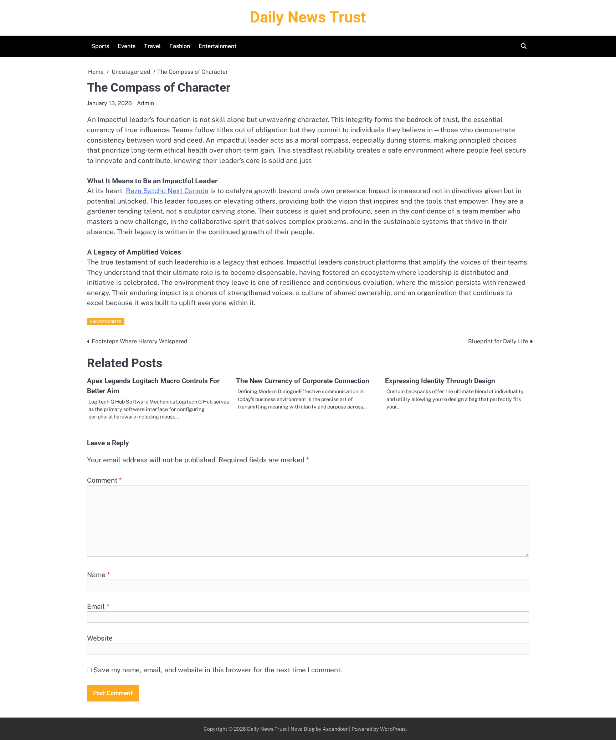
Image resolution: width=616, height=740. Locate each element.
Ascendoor (335, 729)
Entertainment (217, 46)
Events (126, 46)
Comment (104, 480)
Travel (152, 46)
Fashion (179, 46)
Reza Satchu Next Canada (167, 191)
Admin (145, 103)
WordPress (393, 729)
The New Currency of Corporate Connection (302, 381)
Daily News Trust (308, 17)
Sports (100, 46)
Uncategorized (106, 321)
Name (98, 575)
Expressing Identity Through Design (440, 381)
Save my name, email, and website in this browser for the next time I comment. (217, 670)
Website (100, 638)
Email (98, 606)
